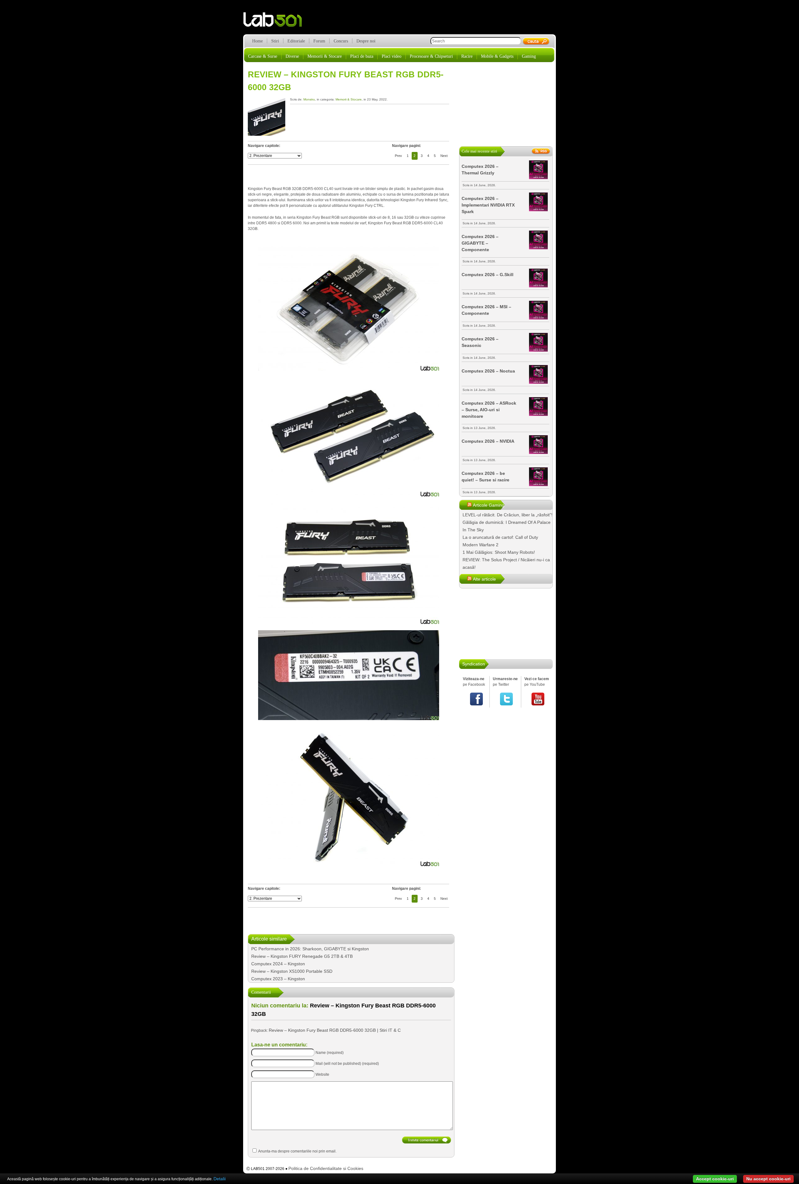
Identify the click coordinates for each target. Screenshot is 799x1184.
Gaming (529, 56)
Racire (467, 56)
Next (444, 156)
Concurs (341, 41)
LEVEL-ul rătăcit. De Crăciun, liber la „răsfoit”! (507, 514)
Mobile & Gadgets (497, 56)
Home (257, 41)
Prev (398, 156)
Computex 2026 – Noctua (488, 370)
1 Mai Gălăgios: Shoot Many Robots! (499, 552)
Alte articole (484, 579)
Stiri (275, 41)
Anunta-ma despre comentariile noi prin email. (297, 1151)
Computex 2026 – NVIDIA (488, 441)
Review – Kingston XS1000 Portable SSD (291, 971)
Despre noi (365, 41)
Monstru (309, 99)
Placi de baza (361, 56)
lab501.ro (276, 22)
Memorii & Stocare (324, 56)
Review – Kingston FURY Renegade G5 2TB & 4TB (302, 956)
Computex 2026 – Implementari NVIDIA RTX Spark (488, 205)
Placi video (391, 56)
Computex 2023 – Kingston (278, 978)
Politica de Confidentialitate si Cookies (325, 1168)
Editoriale (296, 41)
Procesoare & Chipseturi (431, 56)
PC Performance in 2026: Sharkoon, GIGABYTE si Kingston (310, 948)
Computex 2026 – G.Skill (487, 274)
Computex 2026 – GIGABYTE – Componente (480, 243)
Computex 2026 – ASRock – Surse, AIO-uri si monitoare (489, 410)
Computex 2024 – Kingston (278, 963)
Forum (319, 41)
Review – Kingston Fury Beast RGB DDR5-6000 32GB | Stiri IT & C (335, 1030)
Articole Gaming (488, 505)
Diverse (292, 56)
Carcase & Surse (262, 56)
